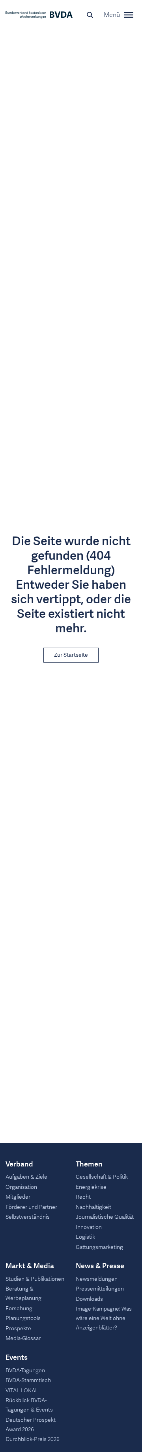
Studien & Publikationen (35, 1279)
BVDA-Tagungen (25, 1370)
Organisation (21, 1187)
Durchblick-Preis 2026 (33, 1439)
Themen (89, 1164)
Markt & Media (30, 1266)
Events (17, 1357)
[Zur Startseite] (39, 14)
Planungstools (23, 1318)
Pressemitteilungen (100, 1289)
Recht (83, 1197)
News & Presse (100, 1266)
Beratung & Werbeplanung (23, 1293)
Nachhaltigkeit (93, 1207)
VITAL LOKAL (22, 1390)
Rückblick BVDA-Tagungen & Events (29, 1405)
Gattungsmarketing (99, 1247)
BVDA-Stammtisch (28, 1380)
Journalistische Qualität (105, 1217)
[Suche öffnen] (89, 14)
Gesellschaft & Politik (102, 1177)
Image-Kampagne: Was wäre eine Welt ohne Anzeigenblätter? (104, 1318)
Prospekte (18, 1328)
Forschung (19, 1308)
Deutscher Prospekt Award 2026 (31, 1424)
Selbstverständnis (28, 1217)
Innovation (89, 1227)
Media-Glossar (23, 1338)
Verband (19, 1164)
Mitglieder (18, 1197)
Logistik (85, 1237)
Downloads (89, 1299)
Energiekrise (91, 1187)
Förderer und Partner (31, 1207)
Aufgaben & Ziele (26, 1177)
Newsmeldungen (97, 1279)
